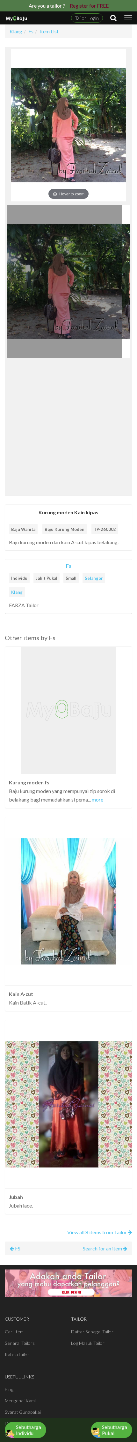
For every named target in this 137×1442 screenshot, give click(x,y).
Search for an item (103, 1248)
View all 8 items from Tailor (97, 1232)
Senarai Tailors (20, 1343)
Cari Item (14, 1331)
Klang (17, 592)
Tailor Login (87, 18)
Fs (68, 566)
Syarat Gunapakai (23, 1412)
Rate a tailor (17, 1354)
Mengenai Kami (20, 1400)
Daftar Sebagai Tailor (92, 1331)
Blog (9, 1389)
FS (17, 1248)
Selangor (94, 578)
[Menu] (128, 18)
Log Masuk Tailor (88, 1343)
